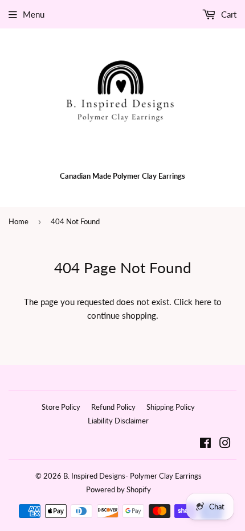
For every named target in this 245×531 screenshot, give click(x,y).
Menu (33, 14)
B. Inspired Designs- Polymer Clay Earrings (132, 475)
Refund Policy (113, 406)
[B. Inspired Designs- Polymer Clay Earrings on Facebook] (205, 444)
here (203, 302)
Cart (227, 14)
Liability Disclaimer (118, 420)
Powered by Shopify (118, 489)
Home (18, 221)
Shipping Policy (170, 406)
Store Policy (61, 406)
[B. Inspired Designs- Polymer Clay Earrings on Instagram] (225, 444)
